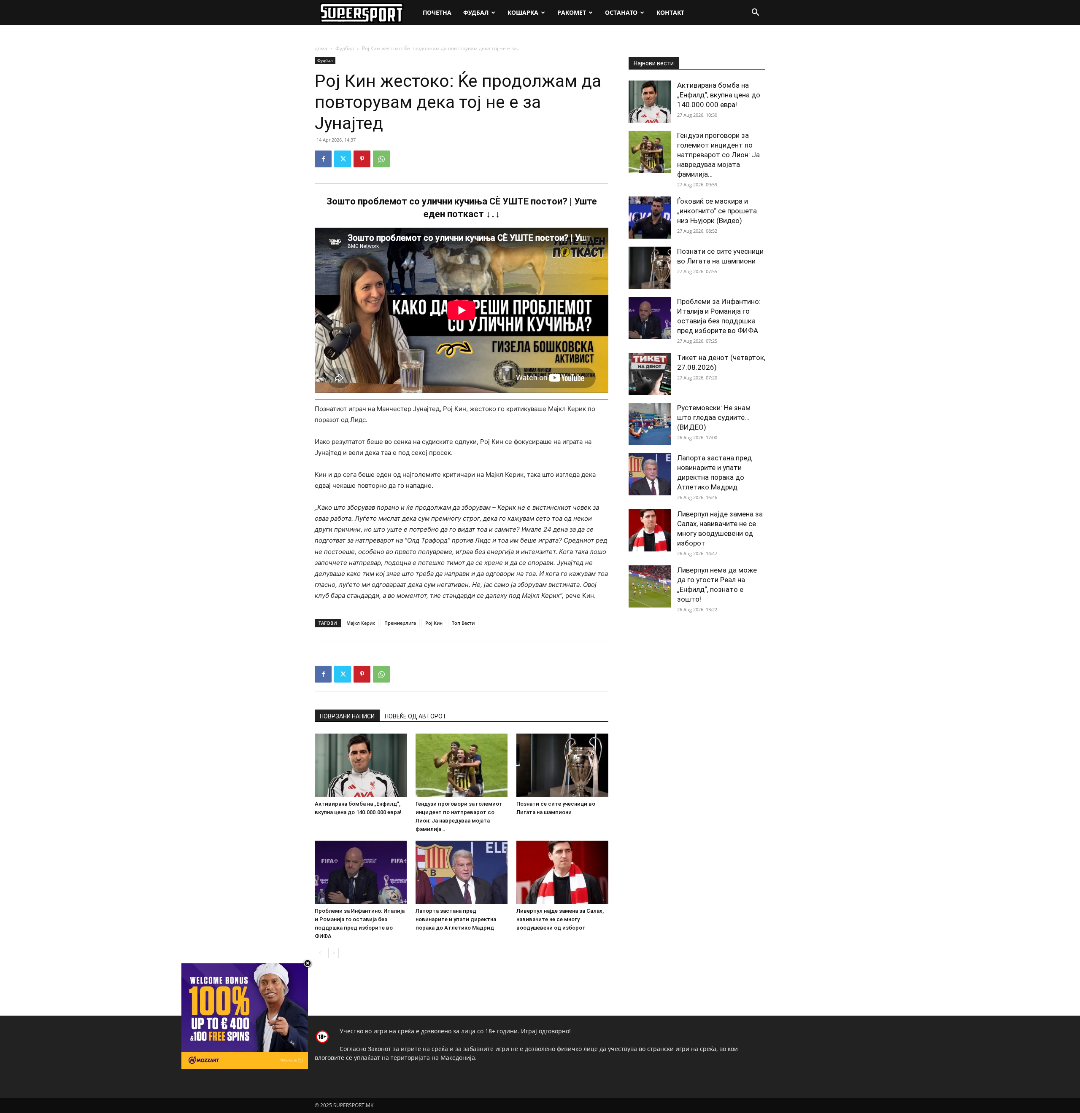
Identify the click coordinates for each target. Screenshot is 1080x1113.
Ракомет (571, 12)
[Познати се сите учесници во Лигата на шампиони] (562, 765)
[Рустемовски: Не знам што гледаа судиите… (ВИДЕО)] (650, 424)
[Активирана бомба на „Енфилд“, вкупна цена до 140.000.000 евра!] (361, 765)
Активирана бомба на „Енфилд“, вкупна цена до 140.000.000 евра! (718, 95)
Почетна (437, 12)
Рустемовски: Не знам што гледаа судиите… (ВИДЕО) (714, 417)
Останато (621, 12)
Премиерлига (400, 623)
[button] (755, 13)
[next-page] (333, 953)
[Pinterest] (362, 159)
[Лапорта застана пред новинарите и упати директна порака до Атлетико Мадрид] (462, 872)
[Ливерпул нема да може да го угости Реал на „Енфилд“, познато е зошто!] (650, 586)
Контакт (670, 12)
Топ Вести (463, 623)
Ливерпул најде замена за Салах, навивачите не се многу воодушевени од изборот (560, 919)
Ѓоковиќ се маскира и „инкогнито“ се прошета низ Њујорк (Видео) (717, 211)
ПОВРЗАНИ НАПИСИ (347, 716)
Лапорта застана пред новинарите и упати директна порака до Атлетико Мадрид (456, 919)
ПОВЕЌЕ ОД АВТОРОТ (416, 716)
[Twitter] (342, 159)
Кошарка (523, 12)
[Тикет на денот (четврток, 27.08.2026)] (650, 374)
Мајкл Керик (360, 623)
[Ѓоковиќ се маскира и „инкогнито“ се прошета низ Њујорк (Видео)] (650, 217)
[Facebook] (323, 159)
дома (321, 48)
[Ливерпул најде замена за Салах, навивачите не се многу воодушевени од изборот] (562, 872)
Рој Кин (434, 623)
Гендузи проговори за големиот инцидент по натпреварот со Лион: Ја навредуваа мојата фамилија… (718, 154)
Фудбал (476, 12)
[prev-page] (320, 953)
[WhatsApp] (381, 159)
